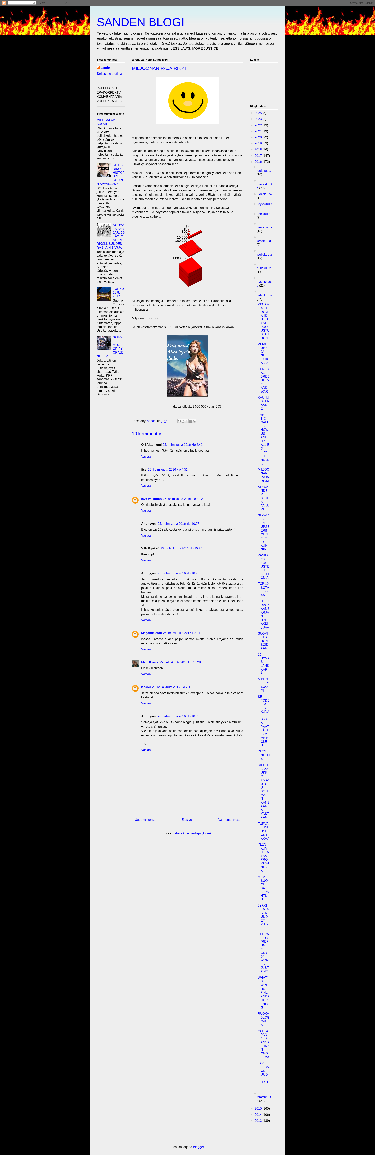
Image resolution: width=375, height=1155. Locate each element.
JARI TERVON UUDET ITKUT (263, 1074)
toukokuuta (264, 254)
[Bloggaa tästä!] (183, 421)
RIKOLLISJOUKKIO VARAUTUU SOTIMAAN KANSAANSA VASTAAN (264, 791)
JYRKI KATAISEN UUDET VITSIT (264, 917)
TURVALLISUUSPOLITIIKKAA (264, 831)
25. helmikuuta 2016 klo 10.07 (178, 523)
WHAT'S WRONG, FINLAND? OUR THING (263, 992)
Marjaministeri (151, 633)
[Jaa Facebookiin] (190, 421)
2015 (258, 1108)
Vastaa (146, 456)
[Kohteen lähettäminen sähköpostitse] (179, 421)
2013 (258, 1120)
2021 (258, 131)
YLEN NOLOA (264, 755)
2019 (258, 143)
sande (105, 67)
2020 (258, 137)
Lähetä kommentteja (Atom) (192, 833)
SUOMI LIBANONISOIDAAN (263, 641)
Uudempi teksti (145, 819)
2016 (258, 161)
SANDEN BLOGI (141, 22)
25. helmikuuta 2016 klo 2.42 (183, 444)
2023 (258, 119)
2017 (258, 155)
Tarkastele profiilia (109, 73)
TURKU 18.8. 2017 (118, 292)
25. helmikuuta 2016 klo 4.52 (168, 469)
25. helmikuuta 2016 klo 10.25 (181, 548)
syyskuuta (265, 204)
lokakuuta (265, 194)
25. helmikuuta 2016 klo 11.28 (180, 662)
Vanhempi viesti (229, 819)
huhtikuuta (264, 268)
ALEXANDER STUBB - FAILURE (264, 498)
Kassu (146, 687)
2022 (258, 125)
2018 (258, 149)
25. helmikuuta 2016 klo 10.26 (178, 573)
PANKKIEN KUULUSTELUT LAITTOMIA (263, 566)
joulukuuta (264, 170)
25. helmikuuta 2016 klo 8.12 (183, 498)
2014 (258, 1114)
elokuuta (264, 214)
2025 (258, 113)
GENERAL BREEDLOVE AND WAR (264, 380)
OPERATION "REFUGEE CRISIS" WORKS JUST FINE (263, 952)
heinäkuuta (264, 227)
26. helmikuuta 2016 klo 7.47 (172, 687)
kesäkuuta (264, 241)
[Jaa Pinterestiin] (194, 421)
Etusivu (187, 819)
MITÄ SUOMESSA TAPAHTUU (263, 888)
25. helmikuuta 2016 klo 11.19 (183, 633)
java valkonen (151, 498)
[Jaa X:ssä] (187, 421)
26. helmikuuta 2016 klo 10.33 (178, 716)
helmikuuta (264, 295)
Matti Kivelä (149, 662)
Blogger (198, 1147)
